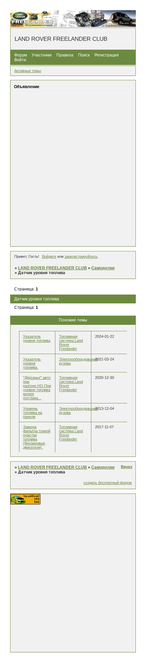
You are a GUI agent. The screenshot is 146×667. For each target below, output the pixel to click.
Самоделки (102, 268)
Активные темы (27, 71)
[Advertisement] (73, 169)
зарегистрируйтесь (81, 256)
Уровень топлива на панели (32, 412)
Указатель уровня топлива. (32, 363)
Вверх (126, 467)
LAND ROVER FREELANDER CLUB (52, 268)
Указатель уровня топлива (36, 338)
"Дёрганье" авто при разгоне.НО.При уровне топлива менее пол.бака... (37, 388)
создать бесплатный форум (108, 483)
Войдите (49, 256)
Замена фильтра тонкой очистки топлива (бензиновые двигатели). (36, 437)
